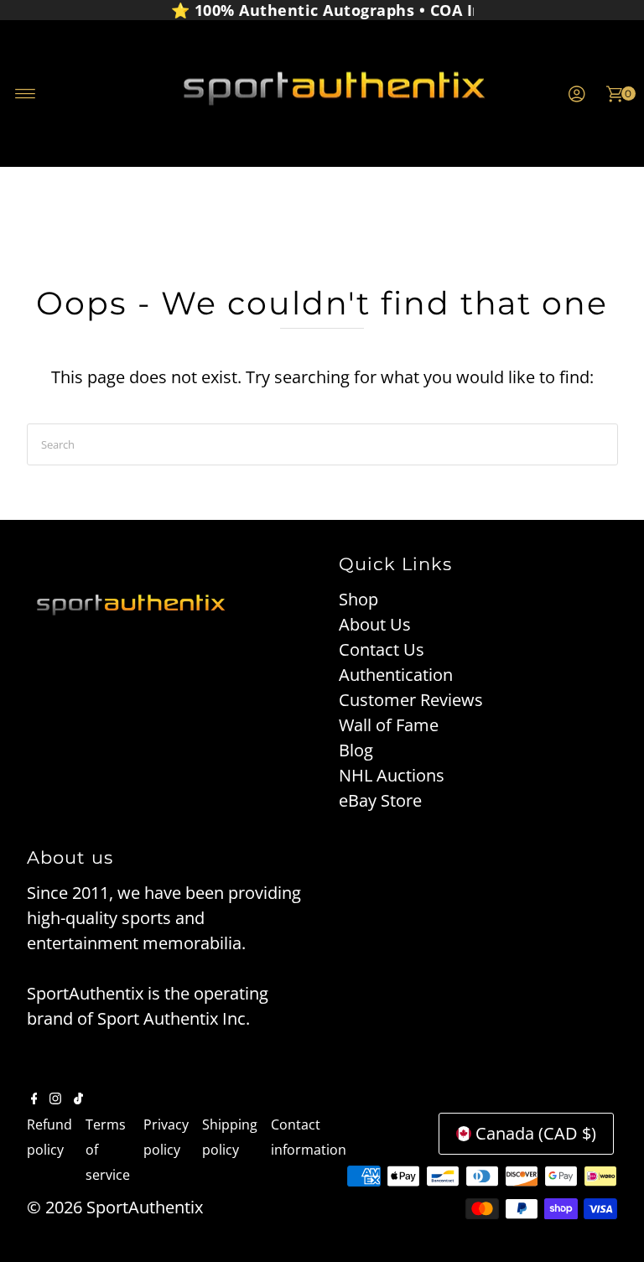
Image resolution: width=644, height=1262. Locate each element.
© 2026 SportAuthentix (115, 1207)
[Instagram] (55, 1098)
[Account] (577, 94)
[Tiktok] (78, 1098)
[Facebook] (34, 1098)
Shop (358, 599)
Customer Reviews (411, 699)
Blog (356, 750)
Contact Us (381, 649)
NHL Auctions (391, 775)
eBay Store (380, 800)
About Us (375, 624)
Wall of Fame (389, 725)
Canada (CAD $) (535, 1133)
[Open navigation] (26, 94)
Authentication (396, 674)
